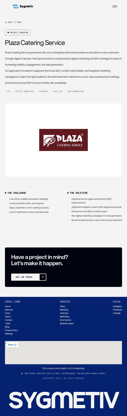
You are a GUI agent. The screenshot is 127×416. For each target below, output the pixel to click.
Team (7, 323)
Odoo (62, 306)
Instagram (117, 306)
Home (8, 306)
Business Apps (67, 323)
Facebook (117, 310)
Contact (8, 320)
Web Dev (64, 313)
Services (9, 310)
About (8, 316)
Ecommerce (65, 320)
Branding (64, 310)
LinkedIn (117, 313)
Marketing (64, 316)
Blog (7, 327)
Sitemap (9, 334)
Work (7, 313)
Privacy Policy (11, 330)
